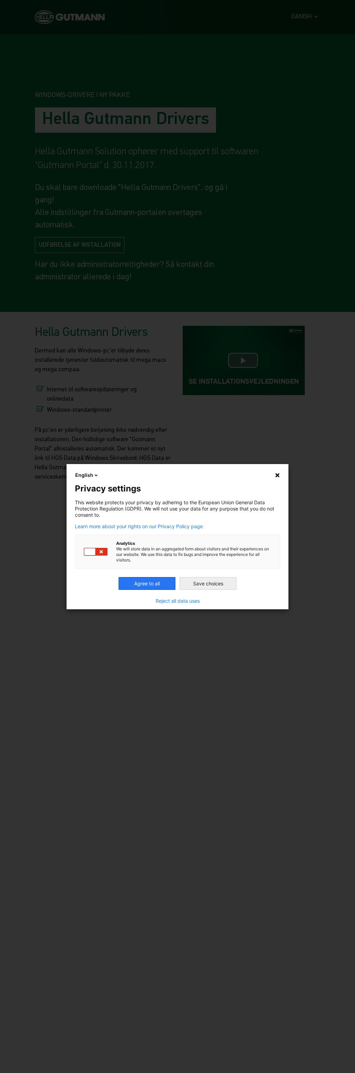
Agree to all (147, 583)
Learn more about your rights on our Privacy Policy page (139, 526)
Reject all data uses (178, 601)
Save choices (208, 583)
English (84, 475)
